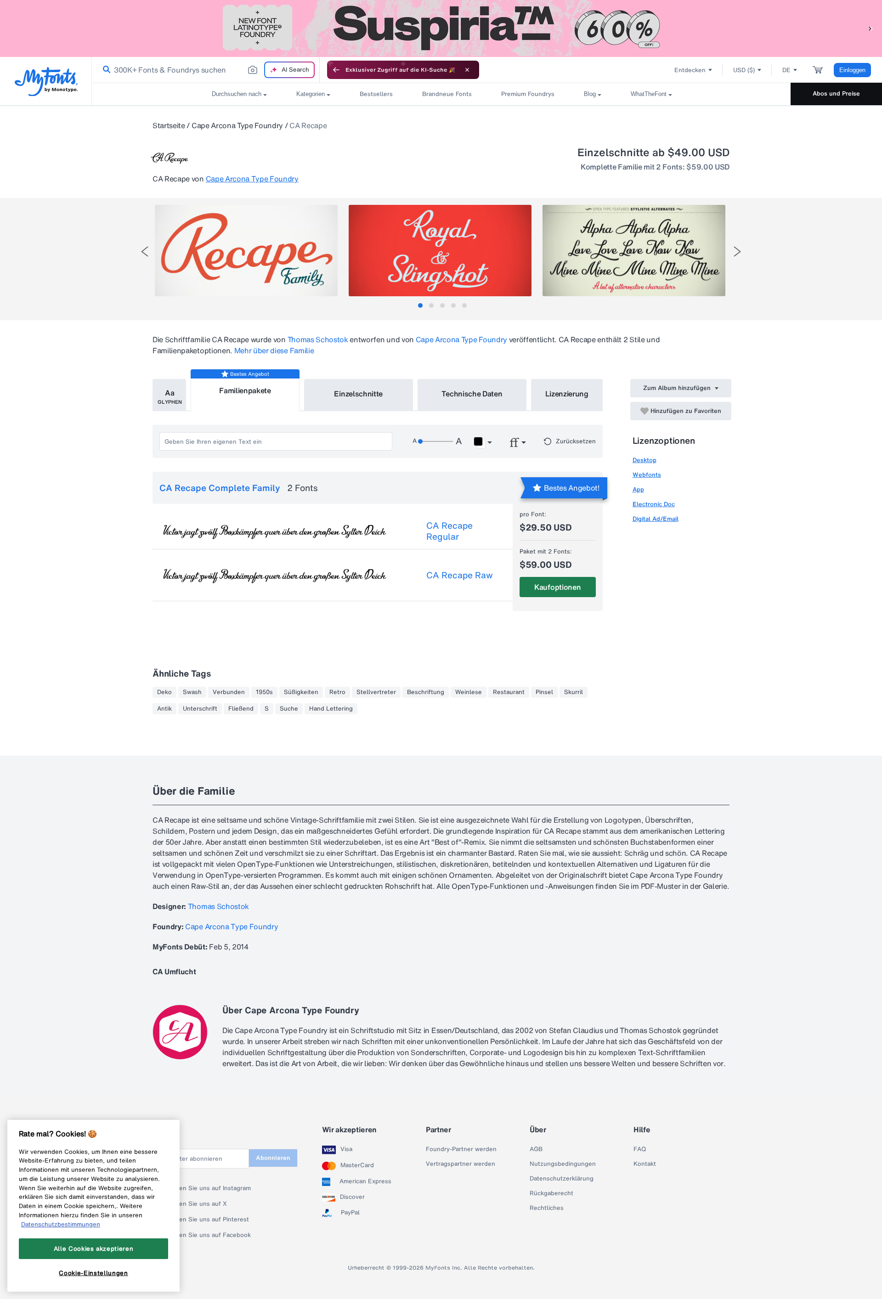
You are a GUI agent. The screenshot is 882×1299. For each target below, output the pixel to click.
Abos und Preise (836, 93)
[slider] (435, 441)
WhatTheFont (649, 93)
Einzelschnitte (358, 393)
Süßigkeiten (301, 692)
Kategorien (310, 93)
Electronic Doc (654, 504)
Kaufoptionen (557, 587)
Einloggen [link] (852, 70)
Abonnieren (273, 1157)
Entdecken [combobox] (690, 70)
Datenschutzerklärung (562, 1178)
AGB (536, 1149)
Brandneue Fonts (447, 94)
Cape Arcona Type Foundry (237, 125)
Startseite (169, 125)
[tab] (420, 305)
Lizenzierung (566, 393)
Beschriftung (425, 692)
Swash (192, 692)
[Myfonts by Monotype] (46, 81)
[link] (105, 70)
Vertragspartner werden (460, 1164)
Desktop (644, 460)
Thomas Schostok (318, 339)
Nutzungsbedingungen (563, 1164)
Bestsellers (376, 94)
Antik (164, 708)
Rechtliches (547, 1208)
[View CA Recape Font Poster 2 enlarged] (440, 250)
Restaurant (509, 692)
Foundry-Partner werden (461, 1149)
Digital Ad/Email (655, 518)
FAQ (639, 1149)
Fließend (241, 708)
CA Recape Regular (449, 531)
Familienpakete (245, 390)
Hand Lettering (331, 708)
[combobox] (206, 70)
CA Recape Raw (459, 575)
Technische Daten (472, 393)
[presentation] (144, 251)
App (638, 489)
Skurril (573, 692)
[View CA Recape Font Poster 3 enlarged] (634, 250)
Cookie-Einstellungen (93, 1272)
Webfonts (647, 474)
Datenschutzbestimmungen (60, 1224)
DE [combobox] (786, 70)
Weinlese (468, 692)
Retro (337, 692)
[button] (870, 28)
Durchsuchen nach (236, 93)
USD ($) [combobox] (744, 70)
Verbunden (229, 692)
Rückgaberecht (551, 1193)
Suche (289, 708)
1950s (264, 692)
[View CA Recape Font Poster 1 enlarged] (246, 250)
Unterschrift (200, 708)
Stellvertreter (376, 692)
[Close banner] (467, 69)
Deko (164, 692)
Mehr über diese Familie (274, 350)
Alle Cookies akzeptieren (94, 1248)
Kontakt (644, 1164)
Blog (590, 93)
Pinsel (544, 692)
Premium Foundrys (527, 94)
